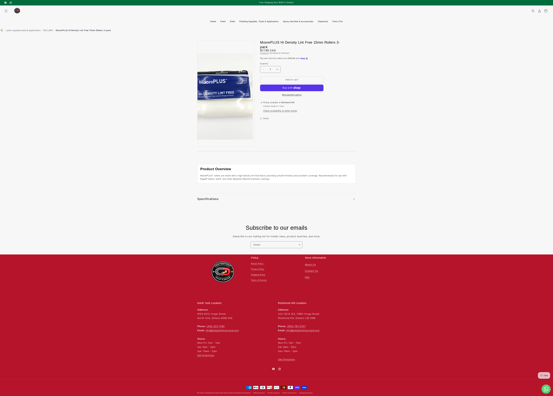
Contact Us (311, 270)
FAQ (307, 277)
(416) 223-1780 (216, 326)
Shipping (264, 53)
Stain (232, 21)
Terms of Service (259, 280)
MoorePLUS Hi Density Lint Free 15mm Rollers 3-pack (83, 30)
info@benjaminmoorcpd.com (222, 330)
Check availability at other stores (280, 110)
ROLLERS (48, 30)
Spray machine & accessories (298, 21)
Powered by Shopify (242, 393)
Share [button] (266, 118)
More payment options (292, 95)
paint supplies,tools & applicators (23, 30)
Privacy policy (274, 393)
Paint (223, 21)
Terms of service (289, 393)
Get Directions (205, 355)
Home (213, 21)
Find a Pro (337, 21)
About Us (310, 264)
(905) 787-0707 (296, 326)
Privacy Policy (257, 269)
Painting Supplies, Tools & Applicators (259, 21)
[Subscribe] (299, 244)
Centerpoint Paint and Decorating (219, 393)
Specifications (207, 199)
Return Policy (257, 263)
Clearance (323, 21)
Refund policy (259, 393)
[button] (6, 11)
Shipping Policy (258, 274)
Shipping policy (306, 393)
